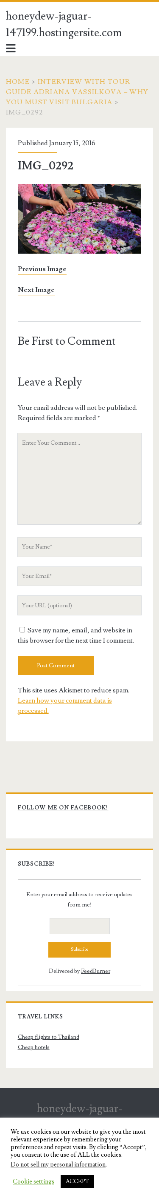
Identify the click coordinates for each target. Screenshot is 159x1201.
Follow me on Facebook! (63, 807)
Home (18, 81)
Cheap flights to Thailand (48, 1037)
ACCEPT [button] (77, 1181)
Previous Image (42, 269)
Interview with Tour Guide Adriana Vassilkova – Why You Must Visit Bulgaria (77, 91)
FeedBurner (95, 971)
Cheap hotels (34, 1047)
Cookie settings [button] (33, 1182)
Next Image (36, 290)
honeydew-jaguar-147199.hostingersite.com (64, 24)
